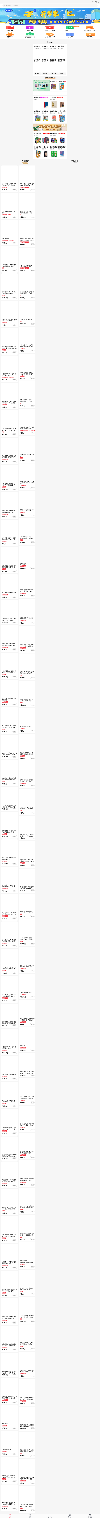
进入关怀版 (95, 2)
